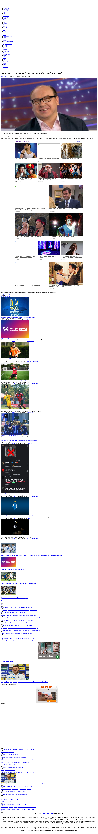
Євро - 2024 (6, 16)
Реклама (5, 47)
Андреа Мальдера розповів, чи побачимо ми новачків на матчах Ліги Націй (19, 628)
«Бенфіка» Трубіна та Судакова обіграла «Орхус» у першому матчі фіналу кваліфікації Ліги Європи (25, 536)
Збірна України (7, 54)
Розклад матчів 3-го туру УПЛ (8, 770)
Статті (5, 33)
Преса (4, 18)
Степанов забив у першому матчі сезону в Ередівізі (13, 380)
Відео (4, 40)
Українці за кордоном (8, 61)
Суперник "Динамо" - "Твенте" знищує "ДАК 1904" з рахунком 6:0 (17, 809)
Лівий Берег (30, 412)
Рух (4, 30)
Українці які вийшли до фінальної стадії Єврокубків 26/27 (15, 612)
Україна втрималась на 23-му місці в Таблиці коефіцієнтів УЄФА (16, 607)
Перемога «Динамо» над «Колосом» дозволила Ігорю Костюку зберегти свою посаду (21, 515)
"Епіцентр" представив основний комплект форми (13, 796)
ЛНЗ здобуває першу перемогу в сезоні (10, 435)
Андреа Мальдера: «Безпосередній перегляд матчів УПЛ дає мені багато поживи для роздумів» (24, 622)
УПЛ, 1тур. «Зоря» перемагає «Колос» (13, 569)
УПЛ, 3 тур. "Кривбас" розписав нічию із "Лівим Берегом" (15, 410)
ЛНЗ (28, 438)
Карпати (5, 24)
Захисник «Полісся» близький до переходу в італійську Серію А (16, 786)
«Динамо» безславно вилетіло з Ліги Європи (14, 598)
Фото (4, 38)
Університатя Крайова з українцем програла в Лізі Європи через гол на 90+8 (19, 615)
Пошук (5, 49)
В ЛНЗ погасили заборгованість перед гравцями (12, 801)
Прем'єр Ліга (30, 341)
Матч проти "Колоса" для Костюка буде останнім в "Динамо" (16, 789)
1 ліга (4, 13)
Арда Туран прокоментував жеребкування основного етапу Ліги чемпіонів (19, 610)
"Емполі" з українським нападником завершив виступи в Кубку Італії (18, 317)
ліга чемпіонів (17, 294)
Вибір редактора (7, 661)
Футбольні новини (8, 42)
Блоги (4, 35)
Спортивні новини (8, 41)
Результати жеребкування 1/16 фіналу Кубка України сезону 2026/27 (17, 620)
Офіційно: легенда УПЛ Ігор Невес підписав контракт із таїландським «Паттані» (20, 630)
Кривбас (5, 27)
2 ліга (4, 14)
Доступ (5, 45)
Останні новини (6, 601)
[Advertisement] (11, 725)
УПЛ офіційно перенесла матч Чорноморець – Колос (13, 804)
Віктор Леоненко (5, 294)
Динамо (5, 22)
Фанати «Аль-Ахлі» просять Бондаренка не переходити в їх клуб (16, 493)
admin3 (13, 319)
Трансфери (6, 9)
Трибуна (5, 19)
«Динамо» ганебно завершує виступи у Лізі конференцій (18, 583)
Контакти (5, 46)
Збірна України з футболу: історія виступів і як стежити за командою (17, 638)
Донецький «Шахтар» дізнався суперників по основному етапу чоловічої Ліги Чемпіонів (22, 617)
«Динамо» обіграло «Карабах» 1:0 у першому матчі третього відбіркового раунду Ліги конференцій (32, 555)
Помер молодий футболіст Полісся (9, 799)
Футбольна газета (7, 44)
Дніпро (5, 26)
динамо (11, 294)
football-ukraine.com (47, 813)
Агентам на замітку (8, 36)
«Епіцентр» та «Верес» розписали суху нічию (12, 767)
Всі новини (6, 8)
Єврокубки (6, 10)
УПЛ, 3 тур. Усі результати (7, 338)
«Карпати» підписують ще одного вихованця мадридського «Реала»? (17, 604)
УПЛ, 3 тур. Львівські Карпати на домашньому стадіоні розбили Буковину (19, 440)
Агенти (5, 37)
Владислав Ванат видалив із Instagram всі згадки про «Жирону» (16, 625)
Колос (4, 31)
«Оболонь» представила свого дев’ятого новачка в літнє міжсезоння (17, 772)
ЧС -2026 (5, 17)
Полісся (5, 28)
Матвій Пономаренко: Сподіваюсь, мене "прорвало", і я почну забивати (18, 807)
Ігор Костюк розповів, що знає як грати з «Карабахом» (14, 794)
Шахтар (5, 23)
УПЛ (4, 12)
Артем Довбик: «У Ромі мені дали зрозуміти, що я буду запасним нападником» (20, 358)
